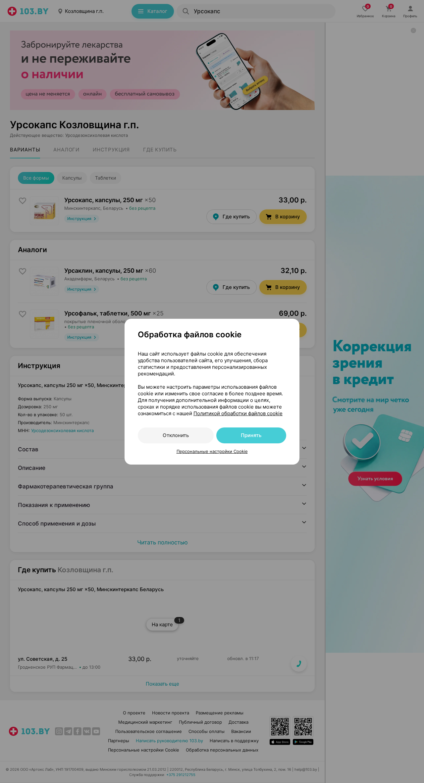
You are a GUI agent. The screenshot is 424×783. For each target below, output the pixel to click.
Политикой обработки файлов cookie (238, 413)
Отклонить (176, 435)
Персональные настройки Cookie (212, 451)
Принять (251, 435)
